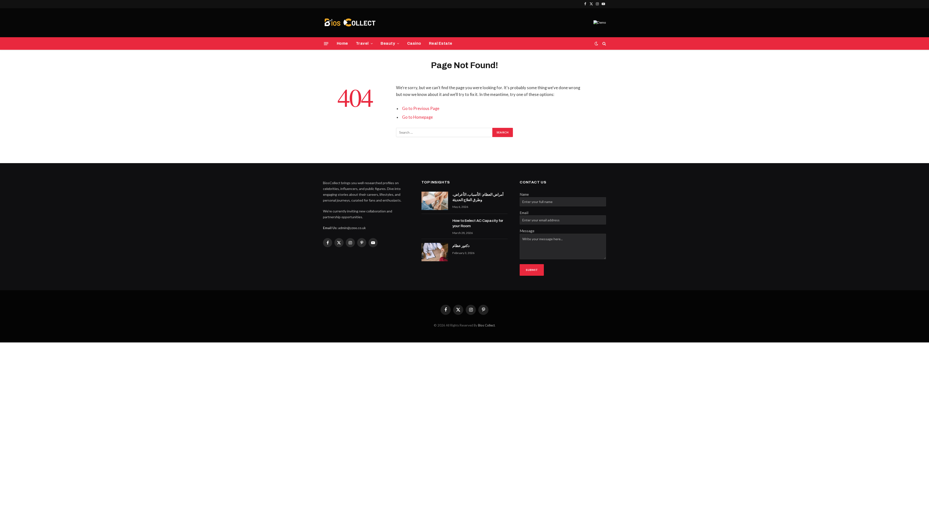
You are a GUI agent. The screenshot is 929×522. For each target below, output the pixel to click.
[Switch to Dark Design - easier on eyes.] (596, 43)
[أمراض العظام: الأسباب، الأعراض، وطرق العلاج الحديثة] (434, 201)
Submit (532, 270)
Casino (414, 43)
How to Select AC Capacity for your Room (477, 223)
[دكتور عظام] (434, 252)
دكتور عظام (461, 246)
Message (527, 231)
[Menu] (326, 43)
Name (524, 194)
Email (524, 212)
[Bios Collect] (350, 22)
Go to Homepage (417, 117)
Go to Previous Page (420, 108)
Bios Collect (486, 325)
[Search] (603, 43)
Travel (362, 43)
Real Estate (440, 43)
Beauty (388, 43)
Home (342, 43)
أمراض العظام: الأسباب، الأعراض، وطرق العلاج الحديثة (477, 197)
